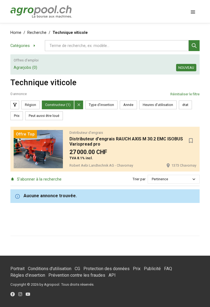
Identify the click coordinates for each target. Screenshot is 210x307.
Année (128, 105)
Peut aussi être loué (44, 116)
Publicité (152, 268)
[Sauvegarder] (190, 140)
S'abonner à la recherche (39, 179)
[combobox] (152, 179)
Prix (16, 116)
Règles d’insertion (27, 275)
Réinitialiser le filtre (185, 94)
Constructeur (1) (58, 105)
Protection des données (106, 268)
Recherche (36, 32)
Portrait (17, 268)
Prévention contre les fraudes (76, 275)
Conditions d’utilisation (49, 268)
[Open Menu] (193, 11)
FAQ (168, 268)
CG (77, 268)
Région (30, 105)
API (112, 275)
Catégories (20, 45)
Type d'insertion (101, 105)
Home (15, 32)
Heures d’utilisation (158, 105)
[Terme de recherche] (194, 45)
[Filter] (14, 105)
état (185, 105)
